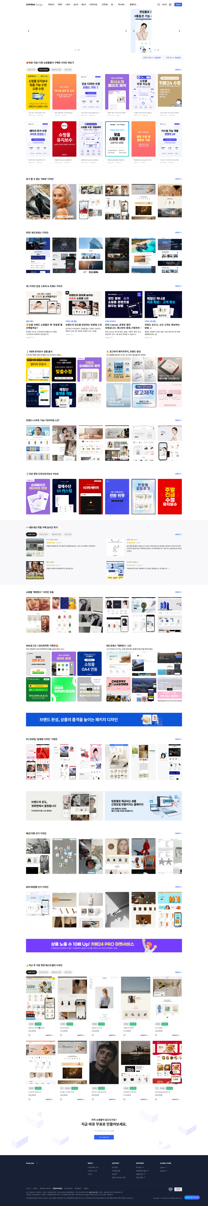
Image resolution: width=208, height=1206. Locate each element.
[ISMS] (175, 1189)
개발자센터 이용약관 (45, 1188)
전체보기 (178, 69)
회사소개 (28, 1188)
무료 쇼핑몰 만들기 (104, 1137)
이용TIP (114, 1174)
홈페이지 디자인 (56, 70)
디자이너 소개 (92, 1171)
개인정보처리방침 (57, 1188)
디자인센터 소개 (93, 1167)
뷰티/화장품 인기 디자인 (37, 887)
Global (162, 1171)
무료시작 (178, 5)
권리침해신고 (78, 1188)
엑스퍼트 (121, 4)
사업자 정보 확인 (93, 1192)
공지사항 (115, 1167)
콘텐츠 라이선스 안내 (118, 1177)
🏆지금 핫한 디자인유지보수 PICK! (42, 473)
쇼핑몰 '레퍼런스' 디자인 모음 (40, 592)
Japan (162, 1167)
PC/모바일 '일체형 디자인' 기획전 (41, 739)
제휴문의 (86, 1188)
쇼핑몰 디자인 (31, 70)
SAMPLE (49, 1035)
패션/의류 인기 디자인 (36, 833)
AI (193, 1197)
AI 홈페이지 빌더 (141, 1171)
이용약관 (35, 1188)
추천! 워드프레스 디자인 (37, 232)
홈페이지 (133, 4)
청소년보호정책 (68, 1188)
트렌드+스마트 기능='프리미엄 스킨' (43, 420)
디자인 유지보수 (43, 70)
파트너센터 (139, 1177)
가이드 (90, 1174)
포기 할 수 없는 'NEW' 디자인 (40, 179)
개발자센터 (139, 1174)
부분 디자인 (68, 70)
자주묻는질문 (116, 1171)
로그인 (112, 1131)
